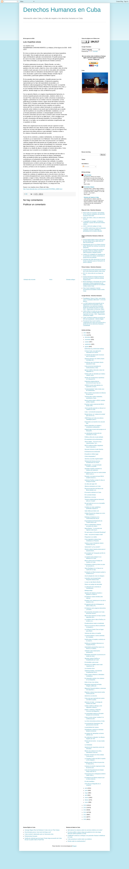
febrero (87, 800)
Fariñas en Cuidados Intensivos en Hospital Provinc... (94, 644)
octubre (87, 342)
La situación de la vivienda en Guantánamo (93, 587)
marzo (87, 797)
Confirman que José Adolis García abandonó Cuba (94, 363)
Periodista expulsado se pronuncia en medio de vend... (95, 655)
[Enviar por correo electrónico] (34, 194)
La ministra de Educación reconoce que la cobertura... (94, 355)
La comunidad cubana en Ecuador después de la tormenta (94, 714)
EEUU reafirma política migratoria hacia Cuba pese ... (94, 446)
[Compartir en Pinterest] (42, 194)
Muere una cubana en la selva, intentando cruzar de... (93, 751)
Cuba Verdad (87, 175)
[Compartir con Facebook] (40, 194)
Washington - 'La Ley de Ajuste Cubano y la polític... (93, 465)
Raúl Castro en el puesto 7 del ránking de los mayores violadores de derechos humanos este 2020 (94, 214)
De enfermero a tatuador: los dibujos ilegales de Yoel (95, 738)
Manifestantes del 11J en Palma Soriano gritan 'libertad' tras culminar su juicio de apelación (94, 246)
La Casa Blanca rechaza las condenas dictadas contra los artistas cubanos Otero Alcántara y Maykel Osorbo (93, 251)
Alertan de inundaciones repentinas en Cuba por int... (94, 378)
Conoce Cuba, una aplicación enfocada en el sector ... (93, 351)
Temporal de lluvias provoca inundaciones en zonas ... (92, 461)
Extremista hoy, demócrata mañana (94, 348)
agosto (87, 346)
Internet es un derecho (91, 696)
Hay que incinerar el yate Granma (94, 449)
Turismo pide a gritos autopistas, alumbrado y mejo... (93, 397)
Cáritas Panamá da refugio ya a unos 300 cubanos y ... (95, 514)
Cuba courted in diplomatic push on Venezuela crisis (39, 834)
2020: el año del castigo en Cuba (92, 226)
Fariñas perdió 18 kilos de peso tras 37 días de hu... (94, 763)
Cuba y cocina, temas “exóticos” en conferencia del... (94, 718)
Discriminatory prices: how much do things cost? (38, 832)
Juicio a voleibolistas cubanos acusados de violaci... (93, 525)
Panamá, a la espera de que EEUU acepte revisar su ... (94, 477)
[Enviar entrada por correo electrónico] (31, 194)
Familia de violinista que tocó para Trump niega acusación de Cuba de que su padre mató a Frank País (43, 839)
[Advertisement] (60, 29)
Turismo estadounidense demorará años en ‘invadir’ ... (94, 500)
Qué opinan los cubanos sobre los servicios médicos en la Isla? (85, 830)
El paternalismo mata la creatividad (94, 623)
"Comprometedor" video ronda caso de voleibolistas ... (94, 389)
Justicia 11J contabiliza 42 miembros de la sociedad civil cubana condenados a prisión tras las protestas (94, 256)
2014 (85, 807)
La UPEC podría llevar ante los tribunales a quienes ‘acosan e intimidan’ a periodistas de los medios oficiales (94, 229)
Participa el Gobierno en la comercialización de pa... (92, 517)
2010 (85, 817)
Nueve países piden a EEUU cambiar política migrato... (95, 401)
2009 (85, 819)
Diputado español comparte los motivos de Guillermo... (93, 469)
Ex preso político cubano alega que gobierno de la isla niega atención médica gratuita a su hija (84, 832)
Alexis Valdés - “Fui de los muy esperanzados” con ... (93, 442)
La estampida (88, 745)
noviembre (88, 339)
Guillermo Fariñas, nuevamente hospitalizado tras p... (93, 671)
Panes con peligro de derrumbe (93, 584)
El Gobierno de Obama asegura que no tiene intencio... (95, 778)
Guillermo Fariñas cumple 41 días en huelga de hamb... (95, 480)
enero (86, 802)
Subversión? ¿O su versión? (92, 547)
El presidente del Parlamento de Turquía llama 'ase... (93, 521)
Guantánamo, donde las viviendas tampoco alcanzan (94, 730)
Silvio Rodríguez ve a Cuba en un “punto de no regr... (94, 569)
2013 (85, 810)
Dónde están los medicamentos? (77, 841)
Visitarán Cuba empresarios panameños (92, 651)
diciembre (88, 337)
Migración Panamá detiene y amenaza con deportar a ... (95, 689)
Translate (95, 51)
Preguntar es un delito (91, 537)
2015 (85, 805)
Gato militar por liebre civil (92, 511)
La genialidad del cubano (92, 727)
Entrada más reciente (29, 279)
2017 (85, 333)
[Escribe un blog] (36, 194)
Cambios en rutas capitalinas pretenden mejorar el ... (93, 507)
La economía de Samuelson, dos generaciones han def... (94, 724)
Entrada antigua (70, 279)
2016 (85, 335)
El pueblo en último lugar (91, 454)
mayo (86, 793)
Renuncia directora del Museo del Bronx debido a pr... (94, 489)
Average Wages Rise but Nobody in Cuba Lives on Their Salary (42, 830)
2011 (85, 814)
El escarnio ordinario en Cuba (93, 492)
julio (86, 788)
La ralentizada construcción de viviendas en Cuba (93, 434)
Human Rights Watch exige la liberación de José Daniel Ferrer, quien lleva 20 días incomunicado (94, 241)
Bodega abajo (88, 590)
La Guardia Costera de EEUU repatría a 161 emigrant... (95, 759)
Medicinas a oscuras (90, 497)
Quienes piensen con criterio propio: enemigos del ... (95, 359)
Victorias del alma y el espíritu (93, 633)
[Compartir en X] (38, 194)
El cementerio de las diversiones (93, 439)
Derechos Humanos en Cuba (62, 9)
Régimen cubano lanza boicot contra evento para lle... (95, 692)
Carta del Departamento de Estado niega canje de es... (94, 770)
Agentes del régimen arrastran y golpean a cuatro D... (93, 593)
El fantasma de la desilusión (92, 451)
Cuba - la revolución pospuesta (93, 412)
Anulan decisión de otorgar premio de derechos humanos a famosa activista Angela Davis (93, 278)
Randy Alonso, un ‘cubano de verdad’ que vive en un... (95, 415)
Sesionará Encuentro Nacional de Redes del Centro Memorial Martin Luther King (94, 270)
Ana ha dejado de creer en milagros (94, 576)
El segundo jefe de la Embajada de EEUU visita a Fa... (94, 605)
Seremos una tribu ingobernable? (94, 459)
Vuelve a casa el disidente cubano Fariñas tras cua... (94, 543)
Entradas (86, 166)
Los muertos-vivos (90, 668)
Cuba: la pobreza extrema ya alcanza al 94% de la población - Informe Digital (94, 318)
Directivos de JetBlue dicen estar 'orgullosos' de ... (94, 665)
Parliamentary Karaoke (31, 836)
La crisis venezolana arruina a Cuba (95, 721)
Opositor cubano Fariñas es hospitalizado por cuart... (92, 659)
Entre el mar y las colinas (91, 682)
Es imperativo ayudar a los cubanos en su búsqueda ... (94, 679)
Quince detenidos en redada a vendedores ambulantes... (93, 426)
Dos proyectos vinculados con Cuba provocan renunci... (94, 612)
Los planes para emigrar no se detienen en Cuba (93, 557)
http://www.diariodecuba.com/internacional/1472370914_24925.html (42, 189)
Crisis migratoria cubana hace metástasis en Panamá (93, 540)
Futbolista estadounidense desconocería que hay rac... (93, 382)
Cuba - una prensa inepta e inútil (94, 534)
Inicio (50, 279)
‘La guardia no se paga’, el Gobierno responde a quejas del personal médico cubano (94, 222)
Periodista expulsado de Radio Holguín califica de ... (93, 685)
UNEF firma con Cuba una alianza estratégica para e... (94, 418)
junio (86, 790)
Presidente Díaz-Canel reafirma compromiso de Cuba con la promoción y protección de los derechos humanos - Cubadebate (94, 323)
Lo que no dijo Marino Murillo (93, 582)
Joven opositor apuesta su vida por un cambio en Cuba (95, 408)
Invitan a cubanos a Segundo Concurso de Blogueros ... (93, 710)
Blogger (74, 846)
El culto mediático (89, 781)
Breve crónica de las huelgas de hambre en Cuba (93, 561)
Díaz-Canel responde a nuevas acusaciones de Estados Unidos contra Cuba (94, 289)
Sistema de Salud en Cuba (91, 197)
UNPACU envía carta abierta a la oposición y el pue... (94, 386)
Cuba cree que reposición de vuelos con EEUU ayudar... (95, 699)
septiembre (88, 344)
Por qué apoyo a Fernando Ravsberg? (95, 532)
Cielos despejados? (90, 456)
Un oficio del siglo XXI (91, 484)
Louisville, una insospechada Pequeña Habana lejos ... (93, 579)
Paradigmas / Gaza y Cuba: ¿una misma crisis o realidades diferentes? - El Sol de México (94, 300)
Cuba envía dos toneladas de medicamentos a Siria (93, 367)
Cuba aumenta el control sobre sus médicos (80, 839)
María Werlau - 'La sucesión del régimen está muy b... (93, 529)
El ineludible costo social (91, 662)
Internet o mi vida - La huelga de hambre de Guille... (93, 702)
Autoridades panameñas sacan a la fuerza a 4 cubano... (94, 647)
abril (86, 795)
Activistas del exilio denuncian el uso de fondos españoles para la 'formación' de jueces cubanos (94, 261)
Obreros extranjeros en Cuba (93, 486)
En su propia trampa (90, 495)
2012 (85, 812)
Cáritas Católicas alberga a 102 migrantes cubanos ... (93, 706)
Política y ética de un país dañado (94, 437)
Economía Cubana (89, 187)
